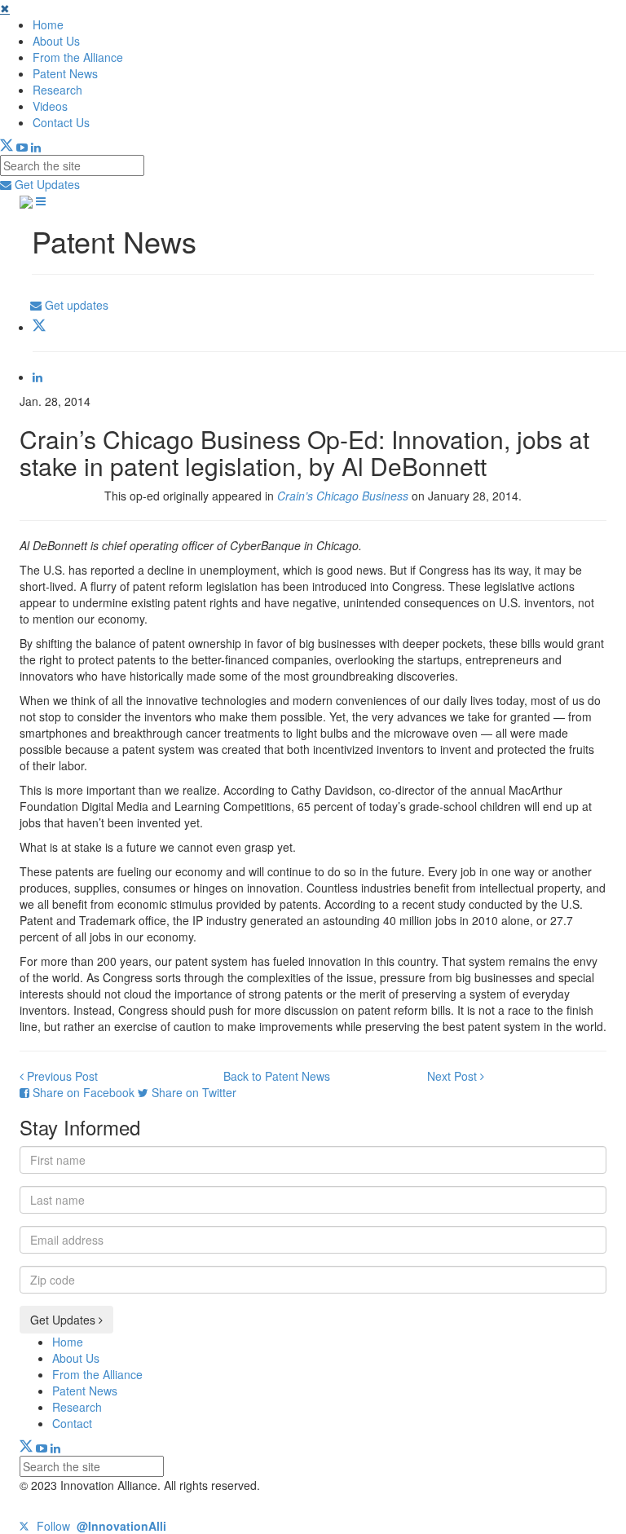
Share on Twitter (192, 1092)
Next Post (453, 1076)
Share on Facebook (83, 1092)
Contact (72, 1423)
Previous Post (61, 1076)
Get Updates (45, 184)
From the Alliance (78, 57)
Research (57, 90)
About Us (56, 41)
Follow (99, 1526)
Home (48, 24)
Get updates (75, 305)
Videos (50, 106)
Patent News (65, 73)
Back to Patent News (276, 1076)
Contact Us (61, 122)
